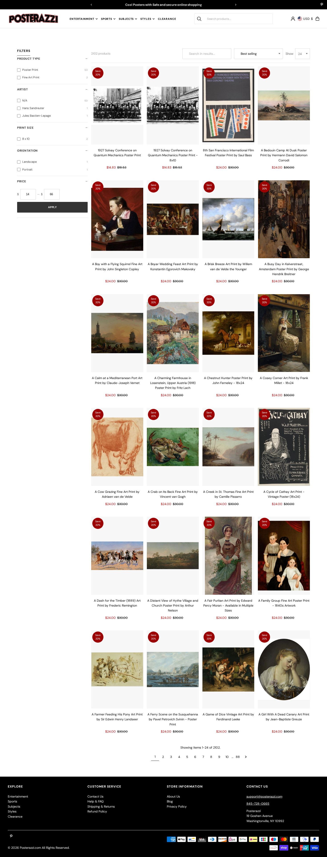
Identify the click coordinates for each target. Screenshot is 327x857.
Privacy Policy (177, 806)
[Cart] (317, 19)
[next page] (246, 757)
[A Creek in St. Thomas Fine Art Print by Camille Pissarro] (228, 447)
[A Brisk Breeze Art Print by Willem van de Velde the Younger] (228, 219)
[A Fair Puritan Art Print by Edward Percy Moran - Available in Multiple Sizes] (228, 556)
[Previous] (91, 4)
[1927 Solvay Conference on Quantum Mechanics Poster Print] (117, 105)
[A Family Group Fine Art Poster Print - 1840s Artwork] (284, 556)
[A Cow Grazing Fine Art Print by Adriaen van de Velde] (117, 447)
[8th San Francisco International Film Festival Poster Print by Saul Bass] (228, 105)
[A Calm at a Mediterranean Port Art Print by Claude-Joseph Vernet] (117, 333)
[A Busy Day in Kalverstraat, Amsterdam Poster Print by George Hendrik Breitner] (284, 219)
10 (227, 757)
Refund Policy (97, 811)
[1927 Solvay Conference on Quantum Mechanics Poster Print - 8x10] (173, 105)
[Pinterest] (322, 5)
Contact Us (95, 796)
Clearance (15, 816)
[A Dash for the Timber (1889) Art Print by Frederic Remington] (117, 556)
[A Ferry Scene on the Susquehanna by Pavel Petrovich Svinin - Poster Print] (173, 669)
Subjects (126, 19)
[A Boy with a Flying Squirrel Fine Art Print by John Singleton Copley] (117, 219)
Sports (106, 19)
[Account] (293, 19)
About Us (173, 796)
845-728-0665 (257, 804)
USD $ (308, 19)
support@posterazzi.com (264, 796)
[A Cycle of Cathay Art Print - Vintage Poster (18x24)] (284, 447)
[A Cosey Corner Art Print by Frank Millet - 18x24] (284, 333)
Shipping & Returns (101, 806)
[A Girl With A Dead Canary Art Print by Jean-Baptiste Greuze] (284, 669)
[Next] (235, 4)
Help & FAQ (95, 801)
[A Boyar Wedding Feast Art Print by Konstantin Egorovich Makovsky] (173, 219)
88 (238, 757)
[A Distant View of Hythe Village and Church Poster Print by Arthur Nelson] (173, 556)
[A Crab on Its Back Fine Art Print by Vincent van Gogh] (173, 447)
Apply (52, 207)
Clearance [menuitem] (167, 19)
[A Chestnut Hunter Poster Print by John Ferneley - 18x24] (228, 333)
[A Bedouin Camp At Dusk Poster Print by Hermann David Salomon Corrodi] (284, 105)
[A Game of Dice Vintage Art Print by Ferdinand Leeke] (228, 669)
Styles (145, 19)
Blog (170, 801)
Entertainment (82, 19)
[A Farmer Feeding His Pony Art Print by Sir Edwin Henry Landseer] (117, 669)
